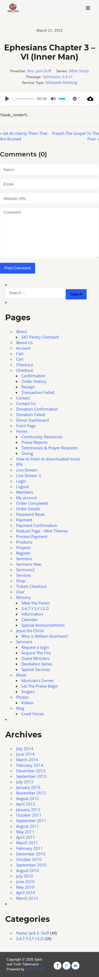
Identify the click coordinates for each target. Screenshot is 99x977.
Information (32, 614)
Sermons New (28, 564)
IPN (19, 464)
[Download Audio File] (90, 99)
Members (24, 492)
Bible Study (79, 70)
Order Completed (32, 503)
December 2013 (30, 770)
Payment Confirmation (36, 525)
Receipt (28, 386)
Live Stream (26, 470)
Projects (23, 547)
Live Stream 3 (28, 475)
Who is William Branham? (44, 636)
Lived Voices (32, 713)
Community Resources (41, 436)
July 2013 (24, 781)
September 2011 (31, 820)
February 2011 (29, 848)
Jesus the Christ (30, 630)
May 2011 (25, 831)
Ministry (23, 597)
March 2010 (27, 898)
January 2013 (28, 787)
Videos (27, 702)
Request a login (35, 647)
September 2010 (31, 865)
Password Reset (30, 514)
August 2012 (27, 798)
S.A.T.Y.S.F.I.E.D (35, 608)
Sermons (24, 558)
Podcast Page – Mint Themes (42, 530)
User (20, 591)
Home (21, 431)
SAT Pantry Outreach (40, 337)
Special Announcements (43, 625)
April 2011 (25, 837)
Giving (27, 453)
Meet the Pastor (35, 603)
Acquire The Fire (36, 652)
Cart (19, 353)
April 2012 (25, 804)
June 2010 (25, 881)
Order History (33, 381)
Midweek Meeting (61, 82)
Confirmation (33, 375)
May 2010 (25, 887)
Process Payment (31, 536)
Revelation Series (36, 663)
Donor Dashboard (32, 420)
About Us (24, 342)
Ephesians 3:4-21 (58, 76)
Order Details (28, 508)
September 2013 (31, 776)
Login (21, 481)
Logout (22, 486)
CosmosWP (35, 969)
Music (21, 675)
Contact (23, 398)
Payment (24, 519)
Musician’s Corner (37, 680)
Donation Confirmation (37, 409)
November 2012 (31, 792)
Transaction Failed (37, 392)
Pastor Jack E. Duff (32, 933)
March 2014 (27, 759)
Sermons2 (25, 569)
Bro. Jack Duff (39, 70)
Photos (22, 697)
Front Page (26, 425)
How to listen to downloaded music (48, 458)
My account (26, 497)
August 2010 (27, 870)
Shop (20, 580)
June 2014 (25, 754)
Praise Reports (34, 442)
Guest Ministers (35, 658)
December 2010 (30, 853)
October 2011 (28, 815)
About (21, 331)
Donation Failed (30, 414)
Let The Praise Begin (39, 686)
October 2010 (28, 859)
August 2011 (27, 826)
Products (24, 542)
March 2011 (27, 842)
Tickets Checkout (31, 586)
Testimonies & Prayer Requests (49, 447)
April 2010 (25, 892)
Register (23, 553)
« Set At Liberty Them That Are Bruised (23, 136)
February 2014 (29, 765)
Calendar (29, 619)
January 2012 (28, 809)
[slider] (23, 98)
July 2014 (24, 748)
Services (23, 575)
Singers (28, 691)
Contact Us (26, 403)
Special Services (35, 669)
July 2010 (24, 876)
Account (23, 348)
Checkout (24, 364)
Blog (20, 708)
